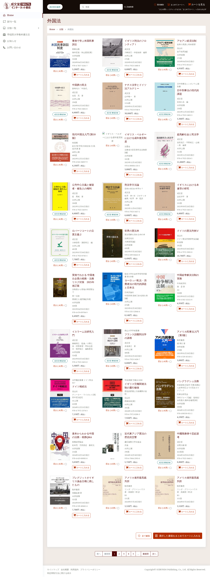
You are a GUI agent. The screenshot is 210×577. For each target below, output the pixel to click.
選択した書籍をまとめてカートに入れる (179, 535)
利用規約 (75, 569)
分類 (61, 29)
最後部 (146, 553)
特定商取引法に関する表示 (59, 573)
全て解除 (145, 535)
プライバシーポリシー (90, 569)
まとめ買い (60, 71)
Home (52, 29)
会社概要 (65, 569)
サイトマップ (53, 569)
